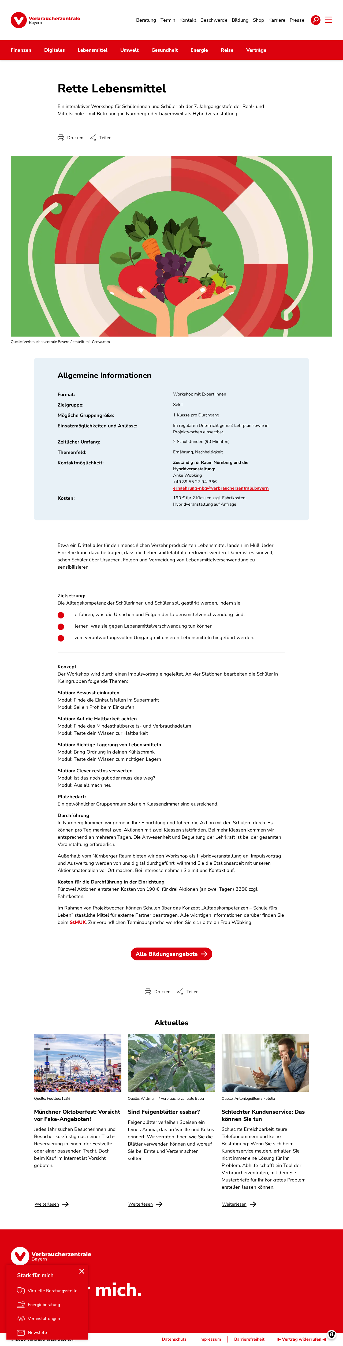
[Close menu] (82, 1271)
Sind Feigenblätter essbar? (164, 1112)
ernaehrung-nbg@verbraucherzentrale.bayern (221, 488)
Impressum (210, 1339)
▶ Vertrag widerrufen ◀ (302, 1339)
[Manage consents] (331, 1334)
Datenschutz (174, 1339)
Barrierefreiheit (249, 1339)
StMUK (78, 922)
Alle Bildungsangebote (167, 954)
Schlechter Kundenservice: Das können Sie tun (263, 1115)
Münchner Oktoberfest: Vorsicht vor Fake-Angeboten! (77, 1115)
